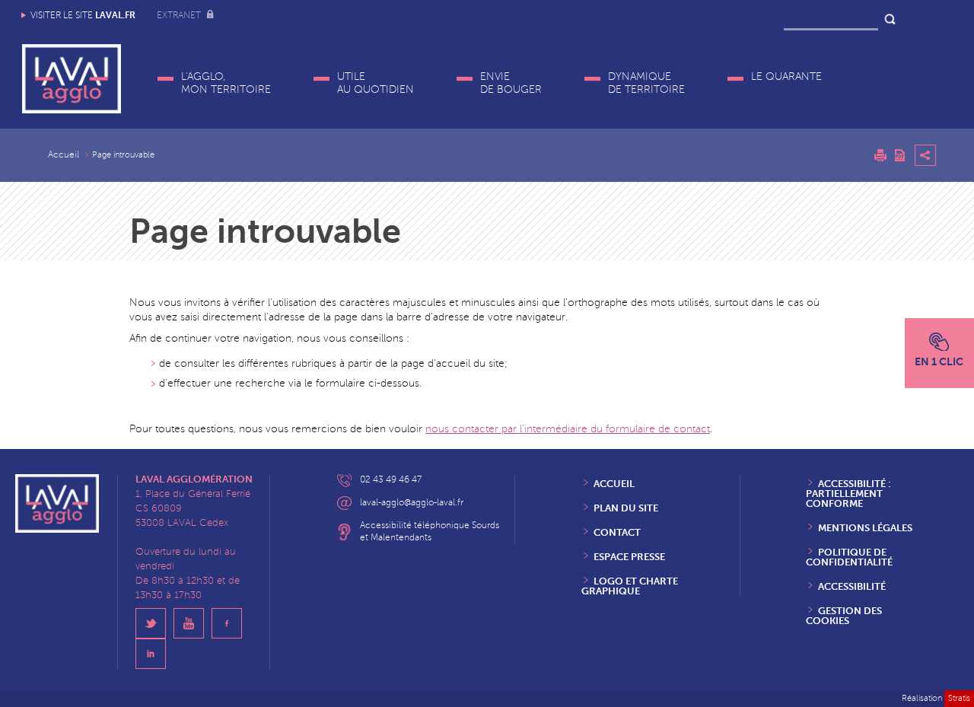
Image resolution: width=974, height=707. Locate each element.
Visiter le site (82, 15)
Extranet (180, 16)
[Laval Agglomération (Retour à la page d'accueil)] (71, 78)
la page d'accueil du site (447, 363)
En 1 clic (939, 361)
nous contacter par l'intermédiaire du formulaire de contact (567, 429)
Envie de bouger (511, 83)
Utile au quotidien (375, 83)
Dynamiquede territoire (646, 83)
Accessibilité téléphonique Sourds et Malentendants (429, 532)
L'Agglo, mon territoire (226, 83)
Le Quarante (786, 76)
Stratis (959, 698)
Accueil (63, 155)
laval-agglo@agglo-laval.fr (411, 503)
